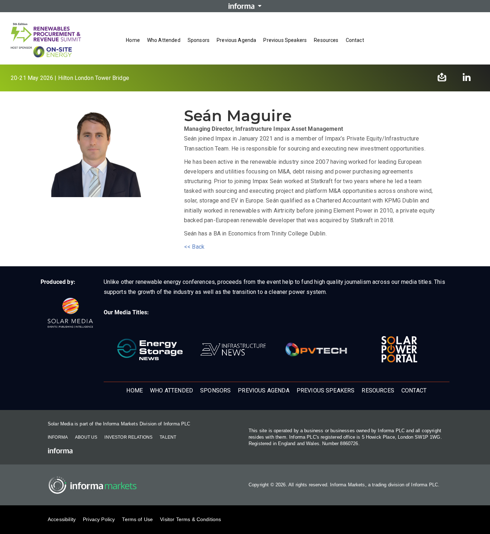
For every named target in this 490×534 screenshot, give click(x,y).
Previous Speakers (285, 40)
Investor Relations (128, 437)
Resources (326, 40)
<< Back (194, 246)
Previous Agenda (236, 40)
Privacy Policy (99, 519)
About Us (86, 437)
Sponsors (198, 40)
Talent (168, 437)
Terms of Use (137, 519)
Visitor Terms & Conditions (190, 519)
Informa (58, 437)
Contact (355, 40)
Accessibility (62, 519)
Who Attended (163, 40)
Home (133, 40)
